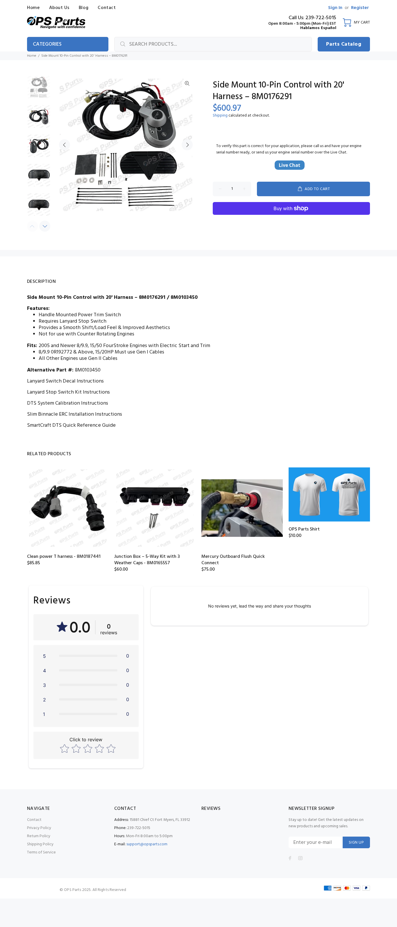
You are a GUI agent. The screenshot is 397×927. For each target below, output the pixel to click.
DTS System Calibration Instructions (67, 403)
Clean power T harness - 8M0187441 (64, 556)
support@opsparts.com (146, 844)
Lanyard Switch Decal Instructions (65, 381)
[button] (86, 656)
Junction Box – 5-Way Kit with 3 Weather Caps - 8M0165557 (147, 560)
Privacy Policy (39, 828)
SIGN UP (356, 842)
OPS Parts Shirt (304, 529)
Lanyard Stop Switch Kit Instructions (68, 392)
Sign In (335, 8)
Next (187, 144)
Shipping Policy (40, 844)
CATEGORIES (47, 44)
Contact (34, 820)
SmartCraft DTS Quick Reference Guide (71, 425)
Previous (64, 144)
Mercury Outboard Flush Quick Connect (233, 560)
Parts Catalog (343, 44)
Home (31, 56)
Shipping (220, 115)
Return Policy (38, 836)
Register (360, 8)
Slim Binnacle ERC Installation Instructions (74, 414)
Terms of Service (41, 852)
